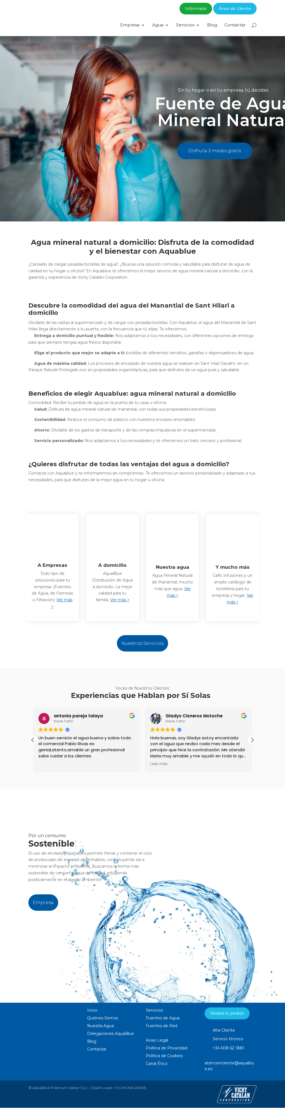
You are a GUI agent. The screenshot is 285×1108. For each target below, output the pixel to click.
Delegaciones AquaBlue (110, 1033)
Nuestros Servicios (142, 643)
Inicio (92, 1010)
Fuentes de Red (161, 1025)
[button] (252, 740)
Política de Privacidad (166, 1047)
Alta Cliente (224, 1030)
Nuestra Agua (100, 1025)
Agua (157, 25)
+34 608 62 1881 (228, 1047)
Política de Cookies (164, 1055)
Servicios (185, 25)
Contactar (234, 25)
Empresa (129, 25)
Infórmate (196, 8)
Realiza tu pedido (227, 1013)
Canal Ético (157, 1063)
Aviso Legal (157, 1040)
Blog (212, 25)
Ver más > (119, 599)
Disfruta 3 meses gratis (214, 150)
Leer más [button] (159, 764)
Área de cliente (235, 8)
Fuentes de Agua (163, 1017)
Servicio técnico (228, 1038)
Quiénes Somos (102, 1017)
